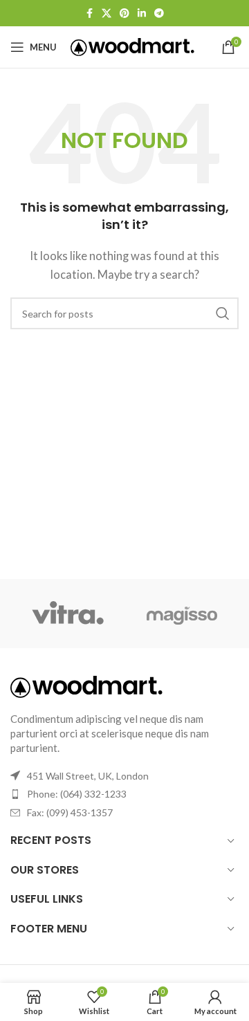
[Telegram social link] (159, 13)
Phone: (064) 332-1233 (77, 794)
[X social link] (107, 13)
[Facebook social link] (89, 13)
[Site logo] (132, 45)
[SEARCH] (223, 313)
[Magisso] (181, 613)
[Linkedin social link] (141, 13)
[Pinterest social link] (124, 13)
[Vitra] (67, 613)
